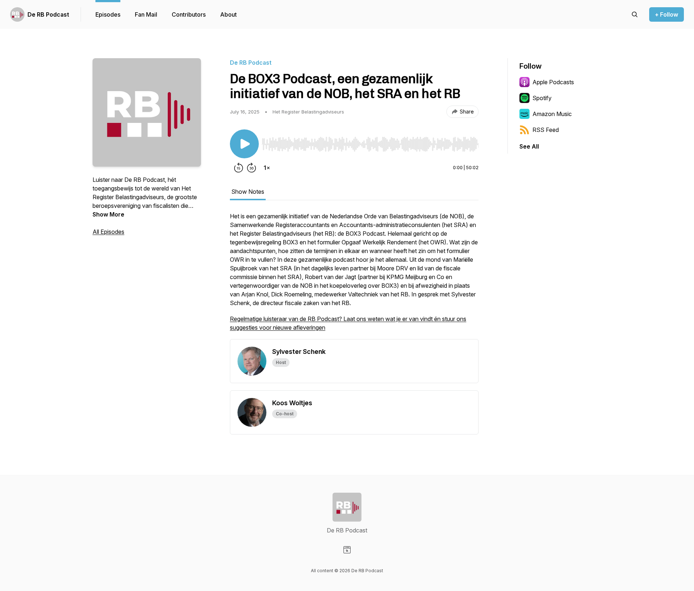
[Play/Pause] (244, 143)
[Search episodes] (635, 14)
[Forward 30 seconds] (252, 168)
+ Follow (666, 14)
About (228, 14)
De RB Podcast (48, 14)
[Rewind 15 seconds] (239, 168)
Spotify (542, 98)
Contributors (189, 14)
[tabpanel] (354, 275)
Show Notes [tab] (247, 191)
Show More (108, 214)
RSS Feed (545, 129)
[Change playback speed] (267, 168)
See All (529, 146)
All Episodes (108, 231)
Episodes (107, 14)
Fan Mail (146, 14)
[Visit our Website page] (347, 549)
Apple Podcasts (553, 82)
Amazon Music (552, 113)
